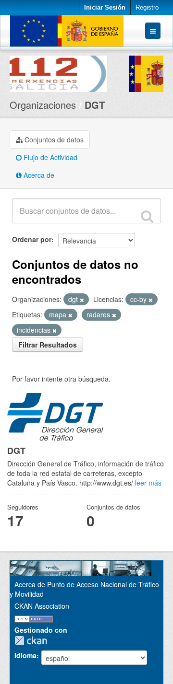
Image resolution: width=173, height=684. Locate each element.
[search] (147, 216)
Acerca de (38, 175)
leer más (148, 482)
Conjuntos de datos (53, 139)
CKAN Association (41, 606)
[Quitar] (82, 299)
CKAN (33, 641)
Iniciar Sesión (104, 7)
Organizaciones (43, 105)
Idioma (25, 655)
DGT (95, 105)
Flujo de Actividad (49, 157)
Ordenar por (31, 239)
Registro (147, 7)
